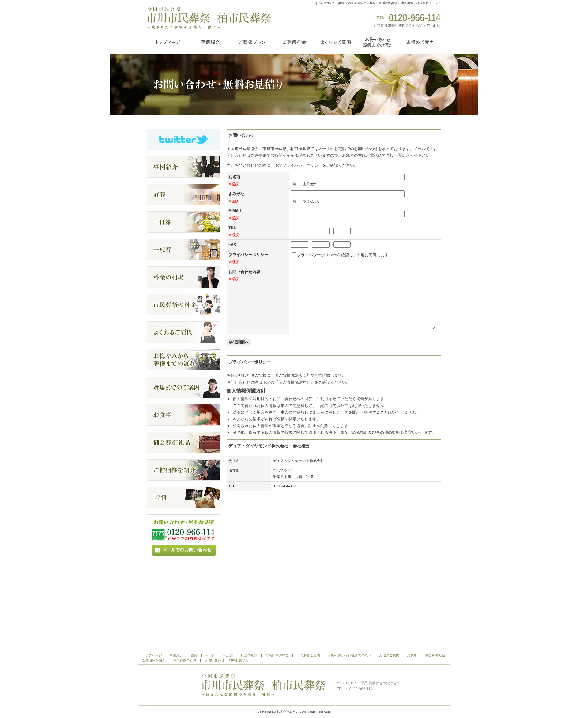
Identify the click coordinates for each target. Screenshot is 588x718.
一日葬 (210, 655)
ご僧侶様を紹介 (153, 660)
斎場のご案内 (420, 42)
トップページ (168, 42)
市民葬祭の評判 (185, 660)
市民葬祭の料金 (277, 655)
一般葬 (228, 655)
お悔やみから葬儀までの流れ (378, 42)
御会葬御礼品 (435, 655)
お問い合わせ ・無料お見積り (226, 660)
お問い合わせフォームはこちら (184, 537)
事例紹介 (210, 42)
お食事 (412, 655)
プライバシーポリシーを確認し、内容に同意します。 (345, 255)
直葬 (194, 655)
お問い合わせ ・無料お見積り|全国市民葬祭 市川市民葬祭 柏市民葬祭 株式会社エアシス (378, 3)
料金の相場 (249, 655)
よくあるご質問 (336, 42)
